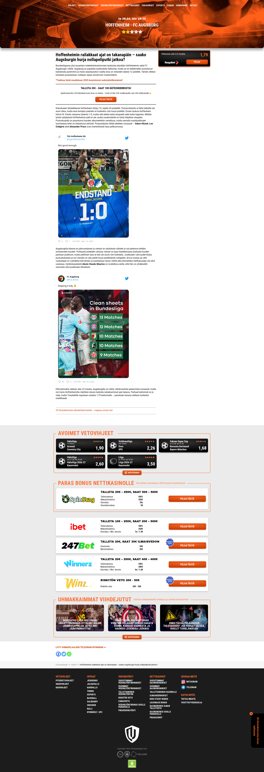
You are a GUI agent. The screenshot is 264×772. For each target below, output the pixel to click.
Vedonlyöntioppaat (88, 5)
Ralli (89, 708)
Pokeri (170, 5)
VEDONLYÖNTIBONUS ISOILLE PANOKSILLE (131, 705)
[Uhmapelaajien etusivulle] (53, 5)
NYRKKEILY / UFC (94, 712)
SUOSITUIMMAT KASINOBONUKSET (158, 681)
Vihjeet (72, 5)
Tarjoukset (148, 5)
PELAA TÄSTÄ (105, 99)
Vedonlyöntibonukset (112, 5)
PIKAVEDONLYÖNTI (127, 710)
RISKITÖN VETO (125, 697)
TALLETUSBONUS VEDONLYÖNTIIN (126, 693)
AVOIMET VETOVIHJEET (86, 433)
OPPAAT (91, 676)
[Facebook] (58, 654)
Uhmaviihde (182, 5)
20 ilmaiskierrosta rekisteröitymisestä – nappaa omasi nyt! (84, 410)
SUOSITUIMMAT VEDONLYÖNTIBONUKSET (129, 681)
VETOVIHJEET (63, 676)
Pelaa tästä (187, 498)
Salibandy (92, 701)
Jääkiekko (92, 680)
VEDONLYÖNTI (125, 676)
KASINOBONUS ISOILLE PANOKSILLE (160, 712)
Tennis (90, 691)
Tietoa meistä (188, 699)
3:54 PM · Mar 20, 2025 (83, 381)
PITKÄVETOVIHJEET (65, 680)
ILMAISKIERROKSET (159, 695)
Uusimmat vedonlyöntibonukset (129, 687)
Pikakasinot (156, 717)
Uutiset (194, 5)
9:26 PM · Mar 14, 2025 (82, 241)
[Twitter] (63, 654)
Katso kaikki (133, 473)
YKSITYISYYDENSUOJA (191, 702)
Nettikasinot (133, 5)
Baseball (92, 698)
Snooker (91, 705)
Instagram (191, 681)
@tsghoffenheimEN (76, 139)
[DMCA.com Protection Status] (132, 764)
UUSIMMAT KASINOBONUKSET (158, 687)
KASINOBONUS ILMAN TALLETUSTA (160, 707)
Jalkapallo (93, 684)
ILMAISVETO (124, 701)
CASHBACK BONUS (158, 702)
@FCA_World (72, 279)
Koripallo (92, 687)
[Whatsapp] (69, 654)
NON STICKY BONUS (159, 699)
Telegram (191, 687)
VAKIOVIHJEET (62, 684)
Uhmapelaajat (62, 665)
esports (160, 5)
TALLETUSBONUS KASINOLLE (163, 692)
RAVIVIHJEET (62, 687)
